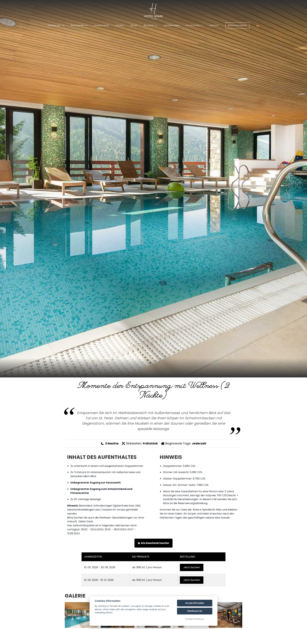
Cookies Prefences (194, 619)
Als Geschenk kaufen (155, 543)
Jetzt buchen (191, 567)
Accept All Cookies (194, 603)
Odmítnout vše (194, 611)
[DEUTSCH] (258, 25)
